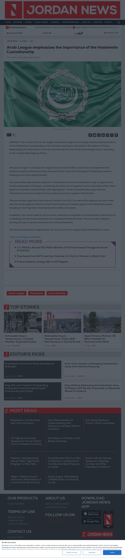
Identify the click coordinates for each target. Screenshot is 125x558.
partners (11, 545)
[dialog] (62, 549)
